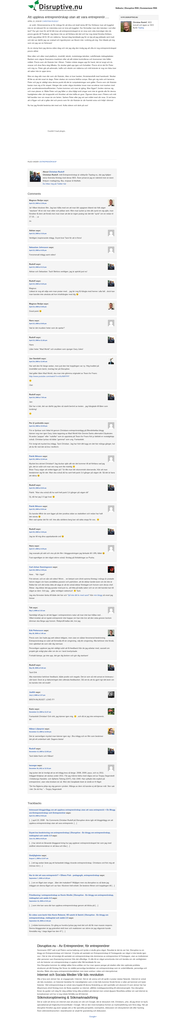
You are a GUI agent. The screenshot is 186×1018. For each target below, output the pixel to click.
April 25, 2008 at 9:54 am (37, 509)
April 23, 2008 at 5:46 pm (38, 307)
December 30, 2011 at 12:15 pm (40, 768)
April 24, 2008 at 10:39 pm (38, 426)
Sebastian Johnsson (38, 247)
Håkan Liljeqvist (36, 729)
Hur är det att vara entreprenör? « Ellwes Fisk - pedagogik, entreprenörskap (64, 875)
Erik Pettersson (36, 630)
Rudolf (32, 748)
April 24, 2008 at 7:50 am (37, 397)
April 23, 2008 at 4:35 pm (38, 250)
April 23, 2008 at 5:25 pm (38, 284)
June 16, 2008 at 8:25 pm (38, 838)
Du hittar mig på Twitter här (54, 184)
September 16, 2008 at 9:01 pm (40, 901)
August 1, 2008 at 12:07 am (38, 858)
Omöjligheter (35, 855)
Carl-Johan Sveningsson (40, 567)
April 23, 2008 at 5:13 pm (38, 267)
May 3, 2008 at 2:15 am (37, 610)
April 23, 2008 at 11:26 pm (38, 340)
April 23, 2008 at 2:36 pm (38, 203)
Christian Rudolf (50, 21)
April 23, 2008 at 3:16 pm (38, 233)
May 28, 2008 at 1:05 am (37, 633)
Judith (32, 692)
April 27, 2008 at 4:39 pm (38, 549)
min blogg (98, 595)
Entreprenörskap (48, 162)
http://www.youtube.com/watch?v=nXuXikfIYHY (49, 376)
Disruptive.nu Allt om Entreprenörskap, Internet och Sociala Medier (93, 5)
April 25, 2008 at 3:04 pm (38, 532)
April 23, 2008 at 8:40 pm (38, 323)
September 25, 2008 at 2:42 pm (40, 921)
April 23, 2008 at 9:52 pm (38, 816)
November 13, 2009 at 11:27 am (40, 712)
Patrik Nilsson (35, 456)
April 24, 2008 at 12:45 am (38, 361)
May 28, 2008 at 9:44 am (37, 668)
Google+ (93, 1016)
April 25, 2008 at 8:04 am (37, 488)
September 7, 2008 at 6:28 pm (39, 878)
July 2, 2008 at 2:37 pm (37, 695)
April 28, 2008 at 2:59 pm (38, 570)
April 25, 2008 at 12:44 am (38, 459)
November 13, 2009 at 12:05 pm (40, 751)
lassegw (33, 765)
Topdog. (141, 28)
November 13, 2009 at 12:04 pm (40, 732)
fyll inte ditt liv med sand (78, 595)
